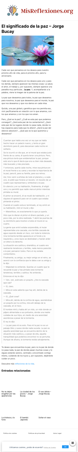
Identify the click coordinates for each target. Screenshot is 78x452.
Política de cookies (10, 433)
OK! (65, 447)
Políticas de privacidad (36, 433)
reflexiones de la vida (24, 364)
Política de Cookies (50, 447)
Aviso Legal (57, 433)
